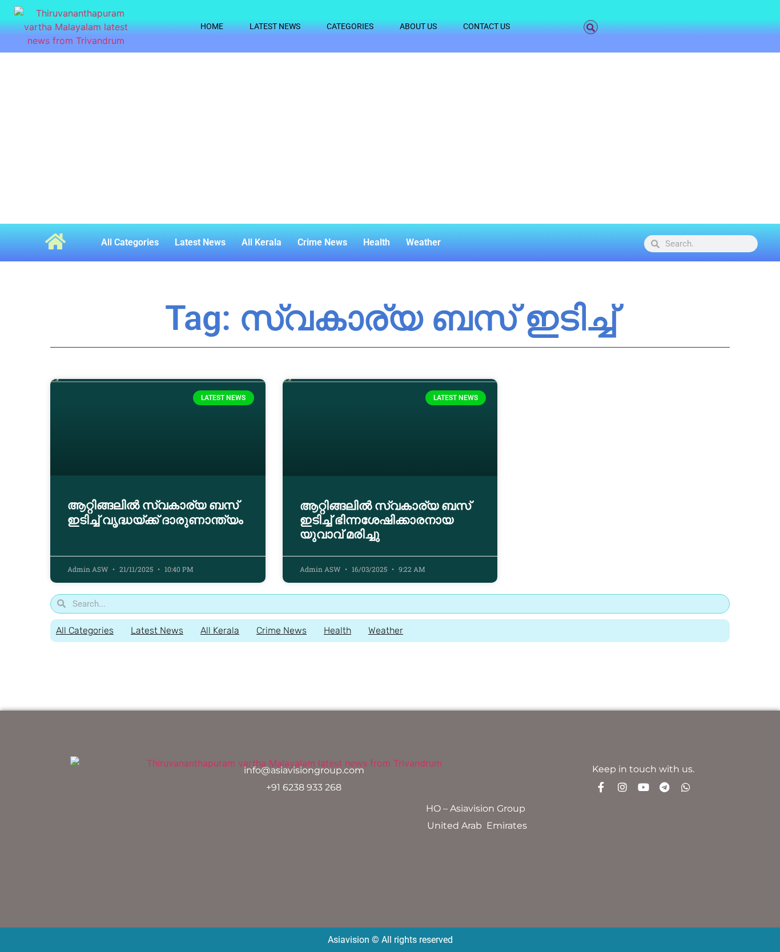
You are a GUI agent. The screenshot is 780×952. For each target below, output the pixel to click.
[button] (591, 27)
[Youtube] (643, 787)
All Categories (130, 242)
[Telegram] (665, 787)
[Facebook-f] (601, 787)
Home (211, 26)
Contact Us (486, 26)
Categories (350, 26)
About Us (418, 26)
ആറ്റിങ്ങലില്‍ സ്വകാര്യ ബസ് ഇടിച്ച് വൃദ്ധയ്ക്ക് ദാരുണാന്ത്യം (155, 512)
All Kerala (262, 242)
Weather (423, 242)
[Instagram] (622, 787)
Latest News (275, 26)
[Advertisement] (390, 138)
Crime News (322, 242)
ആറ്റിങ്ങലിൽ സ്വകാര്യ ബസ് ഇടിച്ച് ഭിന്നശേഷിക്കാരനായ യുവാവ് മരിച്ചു (385, 520)
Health (376, 242)
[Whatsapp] (686, 787)
